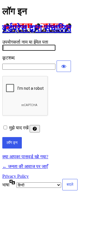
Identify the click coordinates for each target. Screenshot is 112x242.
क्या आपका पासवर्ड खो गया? (25, 156)
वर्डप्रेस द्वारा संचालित (36, 28)
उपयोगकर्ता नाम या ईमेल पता (25, 42)
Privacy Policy (15, 176)
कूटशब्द (8, 57)
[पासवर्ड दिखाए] (64, 66)
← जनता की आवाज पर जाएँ (25, 166)
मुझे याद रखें (18, 127)
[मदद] (35, 128)
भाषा (5, 184)
